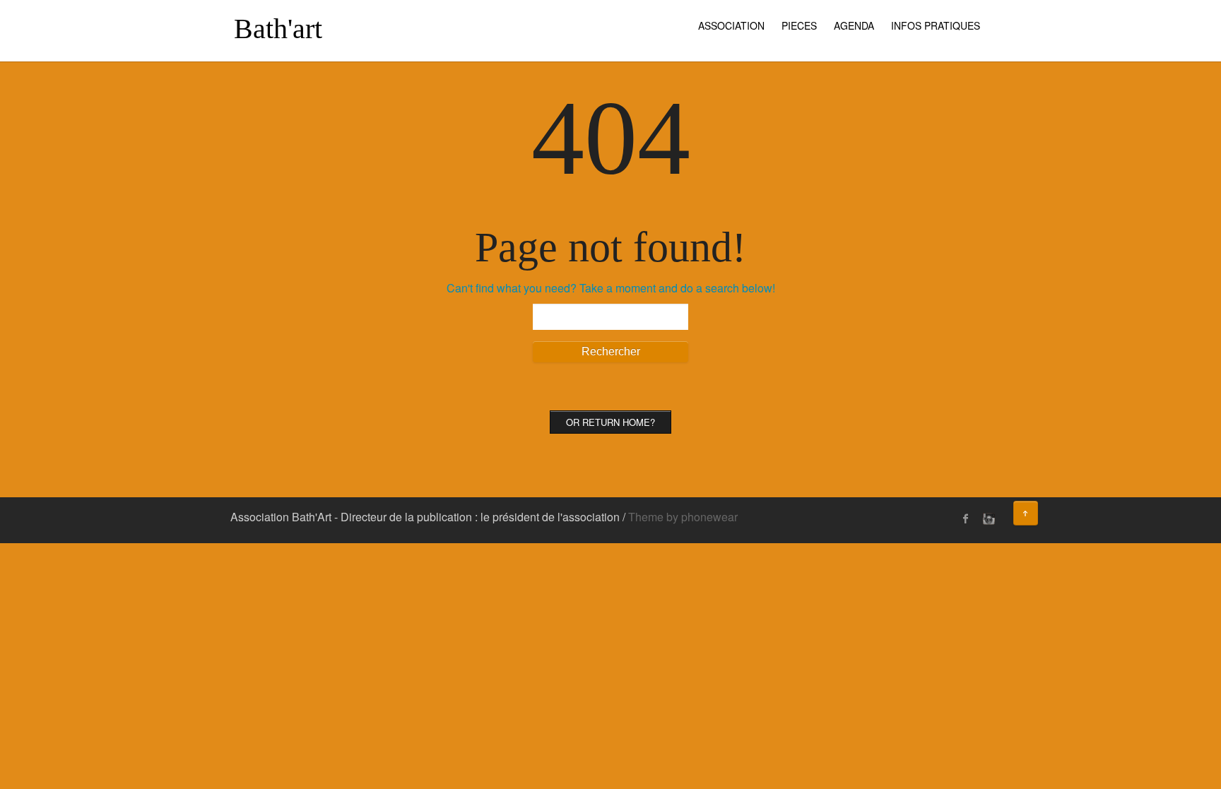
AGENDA (854, 25)
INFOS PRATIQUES (935, 25)
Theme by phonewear (683, 517)
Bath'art (278, 29)
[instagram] (987, 518)
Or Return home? (610, 422)
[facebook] (966, 518)
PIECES (799, 25)
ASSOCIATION (731, 25)
